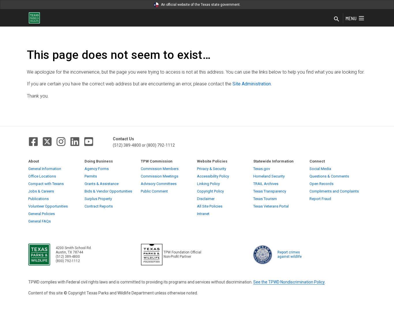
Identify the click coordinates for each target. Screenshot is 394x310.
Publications (38, 199)
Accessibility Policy (213, 176)
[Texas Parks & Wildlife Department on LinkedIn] (75, 142)
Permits (91, 176)
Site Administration (251, 84)
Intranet (203, 214)
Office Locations (42, 176)
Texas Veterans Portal (271, 206)
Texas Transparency (269, 191)
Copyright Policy (210, 191)
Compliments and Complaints (334, 191)
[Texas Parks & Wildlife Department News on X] (47, 142)
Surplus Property (98, 199)
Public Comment (154, 191)
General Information (44, 169)
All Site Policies (209, 206)
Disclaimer (206, 199)
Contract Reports (99, 206)
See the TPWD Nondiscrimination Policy (289, 282)
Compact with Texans (46, 184)
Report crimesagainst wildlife (289, 254)
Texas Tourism (265, 199)
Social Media (320, 169)
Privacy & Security (211, 169)
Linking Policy (208, 184)
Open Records (321, 184)
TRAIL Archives (265, 184)
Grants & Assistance (102, 184)
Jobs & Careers (41, 191)
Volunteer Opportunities (48, 206)
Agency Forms (97, 169)
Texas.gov (261, 169)
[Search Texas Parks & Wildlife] (336, 19)
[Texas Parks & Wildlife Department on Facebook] (33, 142)
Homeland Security (269, 176)
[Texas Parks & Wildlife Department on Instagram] (61, 142)
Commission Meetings (159, 176)
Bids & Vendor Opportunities (108, 191)
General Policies (41, 214)
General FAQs (39, 221)
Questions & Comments (329, 176)
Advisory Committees (159, 184)
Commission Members (160, 169)
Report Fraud (320, 199)
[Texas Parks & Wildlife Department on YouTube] (89, 142)
